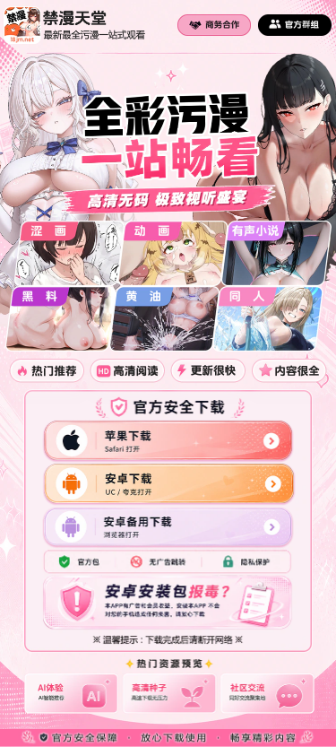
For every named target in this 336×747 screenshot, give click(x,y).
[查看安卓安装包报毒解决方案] (168, 603)
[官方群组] (295, 25)
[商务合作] (214, 25)
